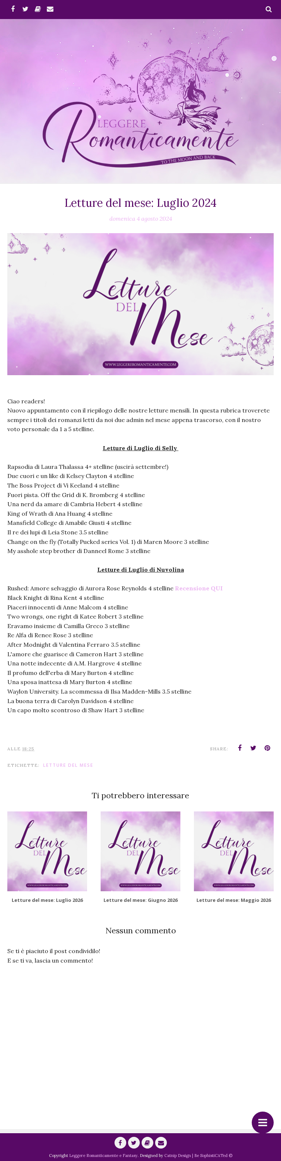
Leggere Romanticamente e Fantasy (103, 1155)
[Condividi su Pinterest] (267, 748)
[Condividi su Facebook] (240, 748)
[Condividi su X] (253, 748)
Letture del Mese (68, 765)
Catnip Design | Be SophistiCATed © (198, 1155)
